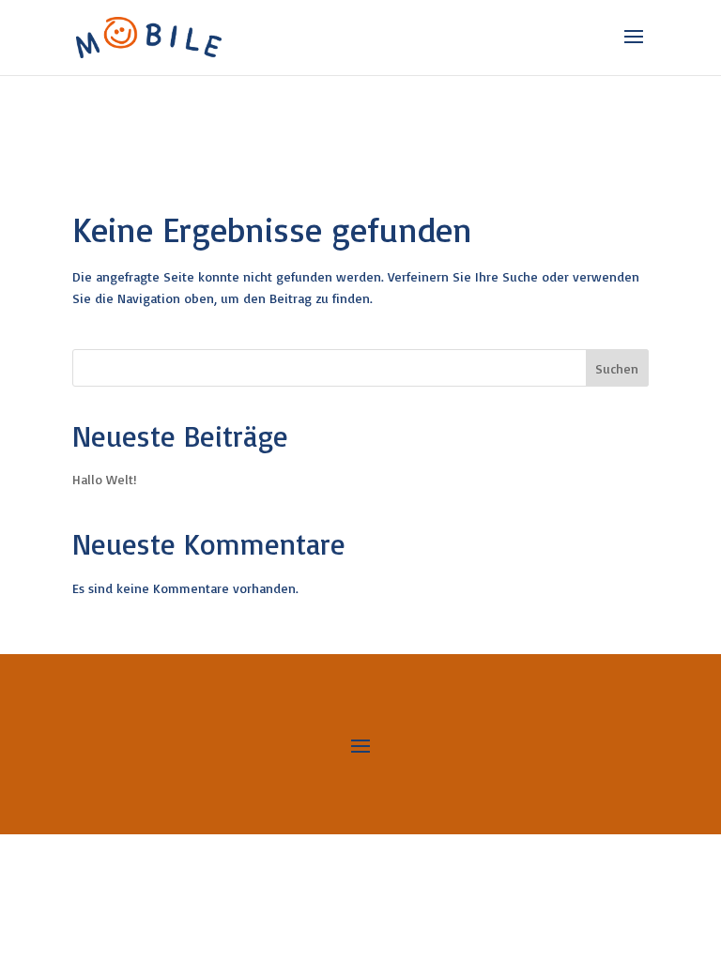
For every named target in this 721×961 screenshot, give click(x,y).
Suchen (616, 368)
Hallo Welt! (104, 479)
